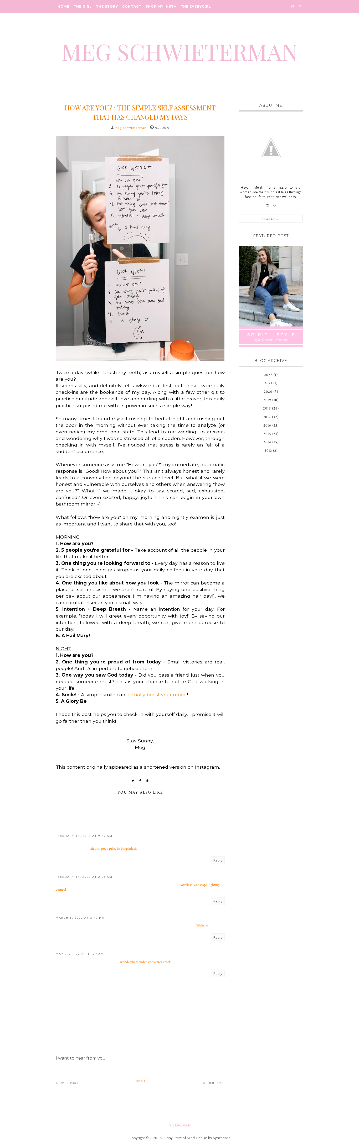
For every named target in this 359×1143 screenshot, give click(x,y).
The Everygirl (196, 6)
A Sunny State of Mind (177, 1137)
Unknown (66, 829)
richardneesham (73, 947)
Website (202, 925)
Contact (131, 6)
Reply (217, 860)
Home (63, 6)
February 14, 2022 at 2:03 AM (84, 877)
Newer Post (67, 1083)
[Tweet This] (133, 780)
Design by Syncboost (213, 1137)
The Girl (83, 6)
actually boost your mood (157, 694)
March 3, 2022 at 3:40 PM (80, 917)
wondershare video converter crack (145, 962)
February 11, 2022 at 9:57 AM (84, 836)
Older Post (213, 1083)
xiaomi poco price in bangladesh (113, 848)
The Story (107, 6)
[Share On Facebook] (140, 780)
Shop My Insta (161, 6)
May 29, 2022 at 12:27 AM (80, 954)
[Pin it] (147, 780)
